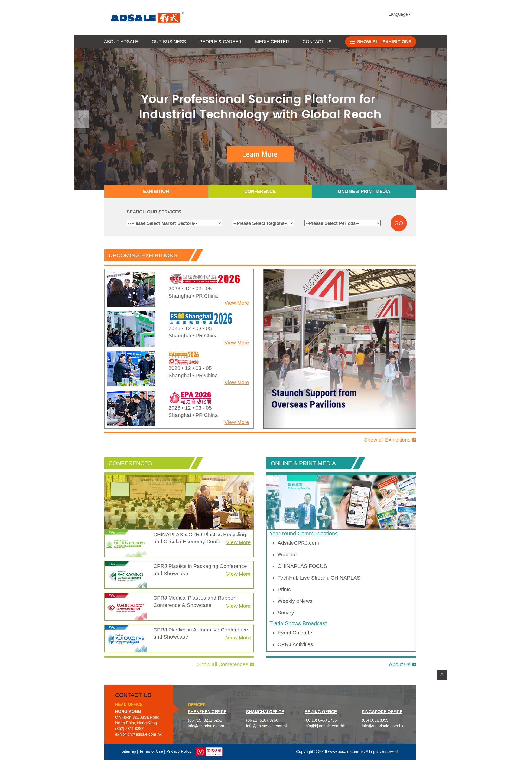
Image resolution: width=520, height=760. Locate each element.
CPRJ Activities (295, 644)
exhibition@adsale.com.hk (138, 734)
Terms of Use (151, 751)
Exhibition (156, 191)
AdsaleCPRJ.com (298, 543)
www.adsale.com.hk (346, 751)
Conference (260, 191)
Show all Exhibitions (387, 440)
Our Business (169, 41)
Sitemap (128, 751)
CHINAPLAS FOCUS (302, 566)
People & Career (220, 41)
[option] (179, 290)
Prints (284, 589)
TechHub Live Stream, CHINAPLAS (319, 578)
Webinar (287, 554)
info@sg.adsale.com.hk (383, 726)
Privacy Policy (179, 751)
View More (237, 304)
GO (398, 223)
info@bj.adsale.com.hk (325, 726)
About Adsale (121, 41)
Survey (286, 613)
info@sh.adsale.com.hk (267, 726)
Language (398, 14)
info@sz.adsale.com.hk (209, 726)
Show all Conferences (222, 664)
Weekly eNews (295, 601)
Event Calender (296, 633)
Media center (272, 41)
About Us (400, 664)
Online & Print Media (364, 191)
